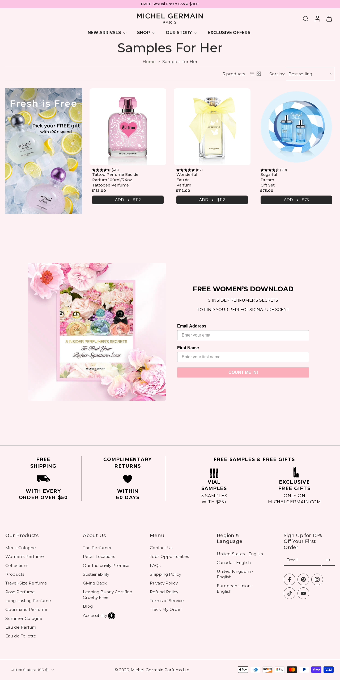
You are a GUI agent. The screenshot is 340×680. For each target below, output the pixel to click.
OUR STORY (179, 32)
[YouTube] (303, 593)
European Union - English (235, 588)
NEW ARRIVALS (104, 32)
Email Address (191, 326)
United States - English (240, 553)
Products (14, 574)
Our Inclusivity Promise (106, 565)
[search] (305, 18)
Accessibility (95, 615)
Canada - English (234, 562)
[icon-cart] (329, 18)
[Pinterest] (303, 579)
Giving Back (95, 583)
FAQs (155, 565)
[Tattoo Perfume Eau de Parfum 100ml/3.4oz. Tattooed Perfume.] (128, 126)
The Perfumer (97, 547)
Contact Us (161, 547)
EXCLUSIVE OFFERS (229, 32)
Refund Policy (164, 591)
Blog (88, 606)
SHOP (143, 32)
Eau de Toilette (20, 635)
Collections (16, 565)
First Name (188, 348)
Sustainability (96, 574)
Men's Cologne (20, 547)
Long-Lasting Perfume (28, 600)
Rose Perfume (20, 591)
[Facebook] (289, 579)
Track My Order (166, 609)
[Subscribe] (328, 560)
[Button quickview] (159, 89)
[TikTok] (289, 593)
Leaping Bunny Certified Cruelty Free (108, 594)
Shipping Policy (165, 574)
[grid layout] (259, 73)
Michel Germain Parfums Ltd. (160, 669)
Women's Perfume (24, 556)
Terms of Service (167, 600)
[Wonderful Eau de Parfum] (212, 126)
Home (149, 61)
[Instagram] (317, 579)
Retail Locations (99, 556)
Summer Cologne (23, 618)
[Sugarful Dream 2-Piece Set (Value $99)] (296, 126)
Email (292, 560)
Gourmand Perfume (26, 609)
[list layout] (252, 73)
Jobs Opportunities (169, 556)
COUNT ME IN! (243, 372)
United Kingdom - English (235, 574)
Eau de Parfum (20, 627)
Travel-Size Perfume (26, 583)
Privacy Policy (164, 583)
